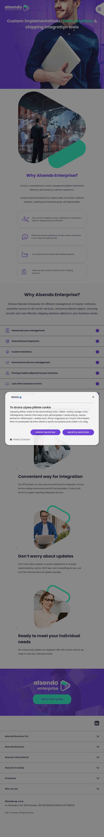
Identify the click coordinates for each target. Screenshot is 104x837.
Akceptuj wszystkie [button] (78, 432)
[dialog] (52, 418)
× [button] (93, 397)
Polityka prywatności (19, 425)
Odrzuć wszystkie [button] (45, 432)
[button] (20, 439)
